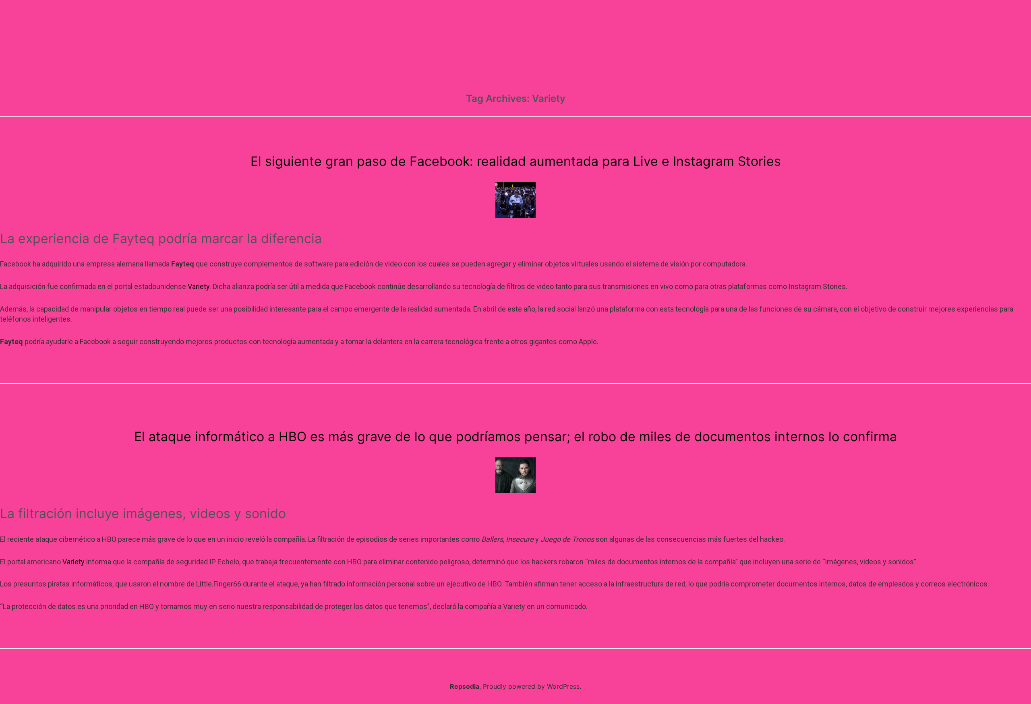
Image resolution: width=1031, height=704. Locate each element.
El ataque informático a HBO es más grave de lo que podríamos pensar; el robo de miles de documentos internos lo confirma (515, 436)
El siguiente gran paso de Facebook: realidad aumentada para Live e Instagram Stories (516, 161)
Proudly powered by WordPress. (532, 686)
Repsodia (464, 686)
